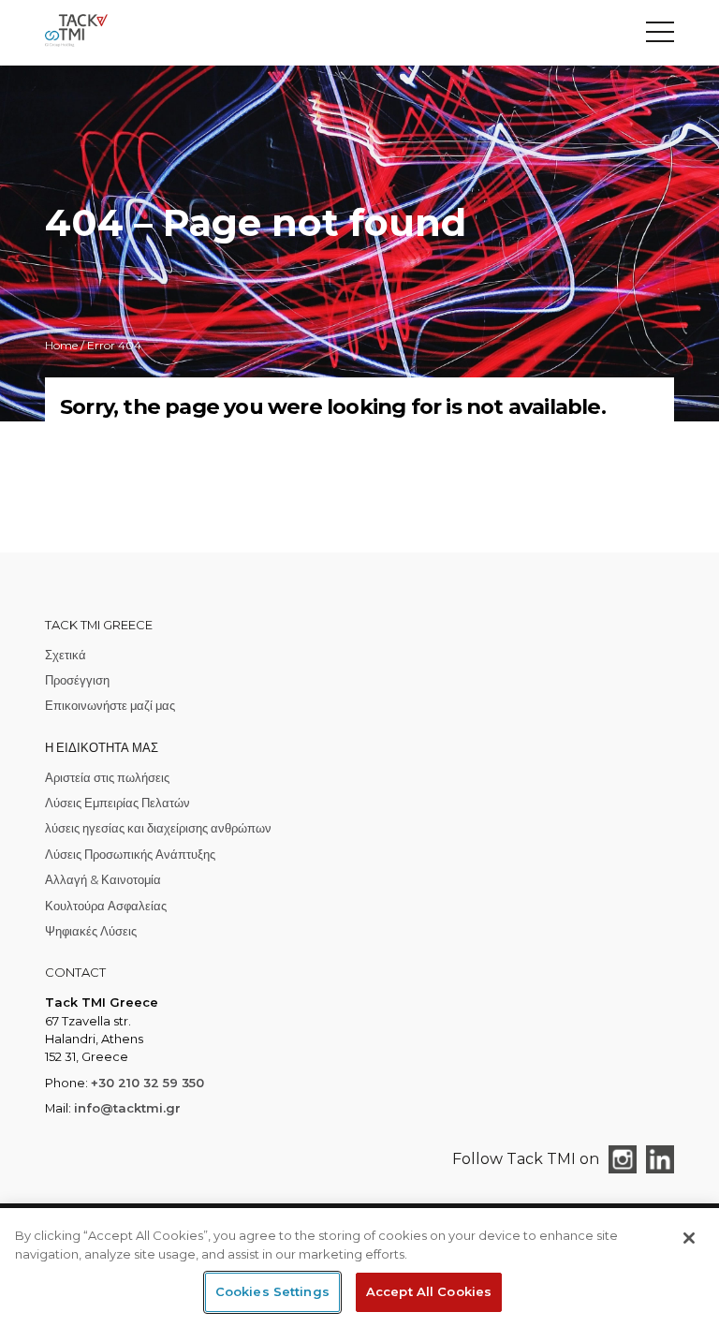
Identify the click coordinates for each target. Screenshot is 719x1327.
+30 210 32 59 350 (147, 1082)
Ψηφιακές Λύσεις (91, 930)
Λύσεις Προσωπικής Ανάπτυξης (130, 854)
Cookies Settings (272, 1291)
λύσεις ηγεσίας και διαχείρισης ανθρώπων (158, 827)
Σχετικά (65, 654)
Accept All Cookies (429, 1291)
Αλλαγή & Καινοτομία (103, 879)
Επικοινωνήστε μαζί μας (110, 705)
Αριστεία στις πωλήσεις (107, 777)
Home (61, 345)
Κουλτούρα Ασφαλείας (106, 905)
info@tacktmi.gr (127, 1107)
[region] (359, 1267)
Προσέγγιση (77, 679)
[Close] (689, 1238)
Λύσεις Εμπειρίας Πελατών (117, 802)
